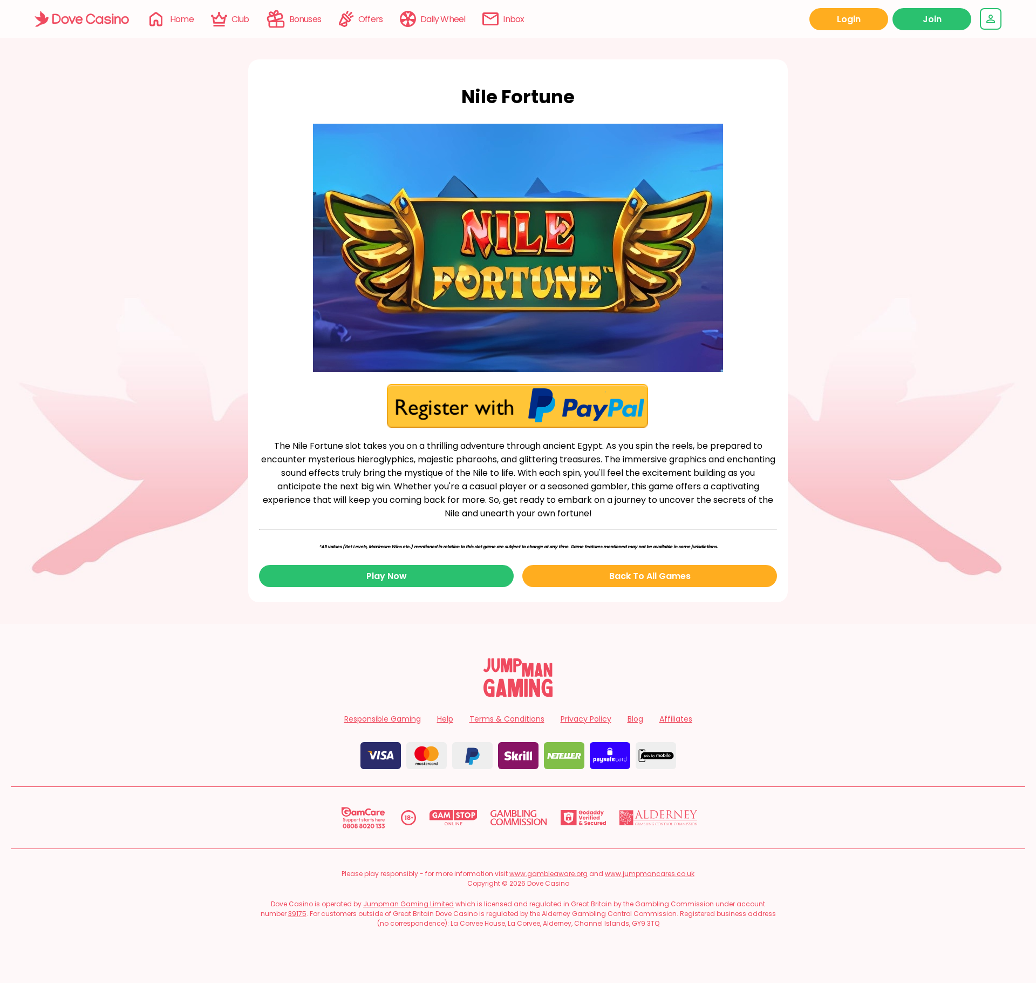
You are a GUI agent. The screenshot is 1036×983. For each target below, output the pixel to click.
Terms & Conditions (506, 718)
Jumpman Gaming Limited (408, 903)
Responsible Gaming (382, 718)
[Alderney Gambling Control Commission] (658, 817)
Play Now (386, 576)
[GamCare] (363, 817)
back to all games (650, 576)
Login (849, 19)
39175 (297, 913)
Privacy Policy (586, 718)
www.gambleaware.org (548, 873)
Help (445, 718)
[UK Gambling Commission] (518, 817)
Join (932, 19)
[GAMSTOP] (454, 817)
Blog (635, 718)
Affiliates (675, 718)
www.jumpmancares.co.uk (649, 873)
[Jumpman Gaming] (518, 694)
